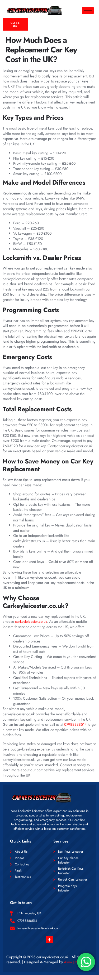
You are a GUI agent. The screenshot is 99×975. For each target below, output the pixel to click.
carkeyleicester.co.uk (31, 621)
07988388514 (75, 724)
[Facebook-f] (49, 939)
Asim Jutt (70, 962)
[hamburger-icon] (88, 10)
